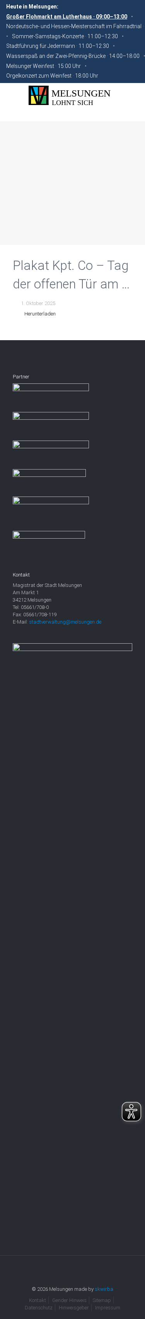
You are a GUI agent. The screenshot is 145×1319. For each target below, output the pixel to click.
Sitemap (102, 1300)
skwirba (104, 1289)
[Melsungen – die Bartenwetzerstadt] (72, 95)
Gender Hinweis (69, 1300)
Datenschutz (39, 1308)
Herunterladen (40, 314)
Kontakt (37, 1300)
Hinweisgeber (74, 1308)
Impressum (107, 1308)
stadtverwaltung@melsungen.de (65, 622)
